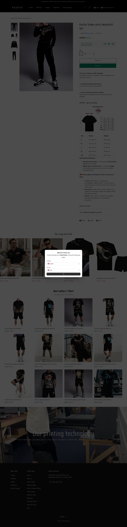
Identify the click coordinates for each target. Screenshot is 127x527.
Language (49, 261)
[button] (63, 263)
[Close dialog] (81, 251)
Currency (48, 267)
